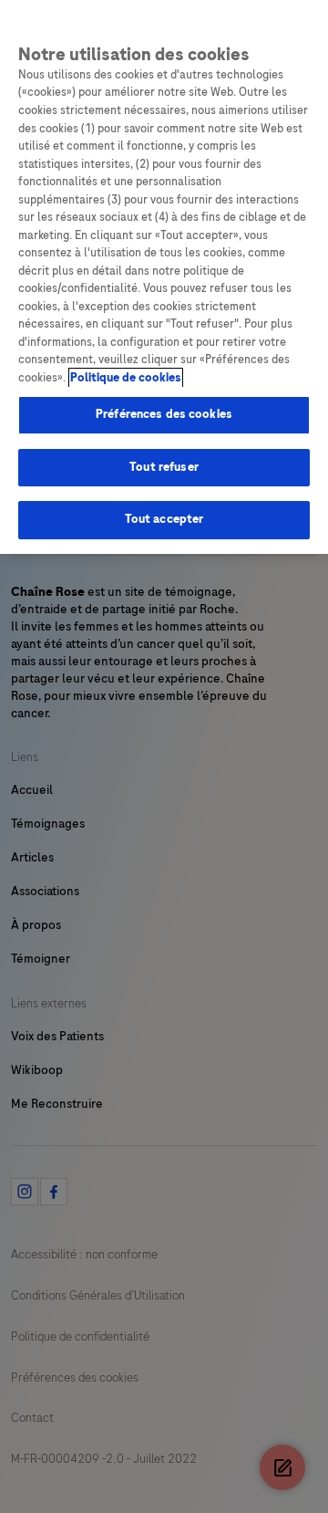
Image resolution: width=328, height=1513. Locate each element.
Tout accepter (164, 519)
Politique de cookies (125, 378)
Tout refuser (164, 467)
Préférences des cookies (164, 414)
